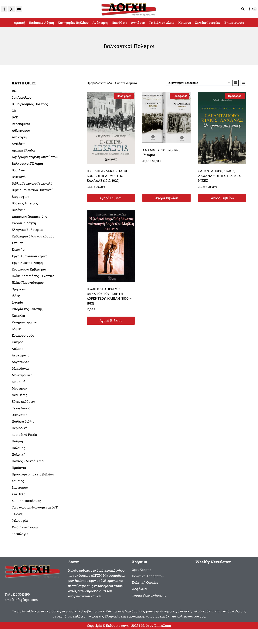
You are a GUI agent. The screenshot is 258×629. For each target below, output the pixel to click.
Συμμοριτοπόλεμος (26, 500)
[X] (11, 9)
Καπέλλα (18, 315)
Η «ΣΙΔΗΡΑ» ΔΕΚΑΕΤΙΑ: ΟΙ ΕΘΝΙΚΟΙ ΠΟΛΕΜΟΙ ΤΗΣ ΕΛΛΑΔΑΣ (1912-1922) (107, 176)
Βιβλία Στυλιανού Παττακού (32, 190)
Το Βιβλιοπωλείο (162, 22)
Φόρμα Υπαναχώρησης (149, 595)
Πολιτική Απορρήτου (148, 576)
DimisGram (162, 625)
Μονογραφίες (22, 375)
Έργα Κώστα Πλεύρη (27, 262)
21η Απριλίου (22, 97)
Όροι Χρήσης (141, 569)
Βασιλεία (18, 170)
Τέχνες (17, 514)
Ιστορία (17, 302)
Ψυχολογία (20, 534)
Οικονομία (19, 415)
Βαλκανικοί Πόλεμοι (27, 163)
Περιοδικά (20, 428)
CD (14, 110)
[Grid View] (236, 83)
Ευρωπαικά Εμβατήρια (29, 269)
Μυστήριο (19, 388)
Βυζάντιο (18, 210)
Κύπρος (17, 342)
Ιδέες (16, 296)
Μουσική (18, 381)
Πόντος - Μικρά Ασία (28, 461)
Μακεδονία (20, 368)
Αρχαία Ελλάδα (23, 150)
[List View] (243, 83)
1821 (15, 91)
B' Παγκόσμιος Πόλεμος (30, 104)
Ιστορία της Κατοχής (27, 309)
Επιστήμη (19, 249)
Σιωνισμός (20, 487)
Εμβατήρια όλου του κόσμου (33, 236)
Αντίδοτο (138, 22)
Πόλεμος (18, 448)
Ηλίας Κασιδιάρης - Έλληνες (33, 276)
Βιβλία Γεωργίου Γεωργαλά (32, 183)
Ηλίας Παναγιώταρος (28, 282)
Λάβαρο (17, 348)
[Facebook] (4, 9)
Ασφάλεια (139, 589)
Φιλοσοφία (20, 520)
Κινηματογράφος (25, 322)
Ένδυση (17, 243)
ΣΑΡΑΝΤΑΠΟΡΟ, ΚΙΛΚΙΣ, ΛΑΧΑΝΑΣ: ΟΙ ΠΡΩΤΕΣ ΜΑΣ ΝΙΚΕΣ (219, 176)
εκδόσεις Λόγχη (24, 223)
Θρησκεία (19, 289)
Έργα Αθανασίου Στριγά (30, 256)
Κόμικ (16, 329)
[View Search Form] (242, 9)
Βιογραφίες (20, 196)
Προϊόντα (19, 467)
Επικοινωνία (234, 22)
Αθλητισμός (21, 130)
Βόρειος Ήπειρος (25, 203)
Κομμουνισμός (23, 335)
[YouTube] (19, 9)
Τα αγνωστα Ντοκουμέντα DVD (35, 507)
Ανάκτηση (100, 22)
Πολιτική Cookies (145, 582)
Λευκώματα (20, 355)
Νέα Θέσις (119, 22)
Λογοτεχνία (20, 362)
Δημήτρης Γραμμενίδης (29, 216)
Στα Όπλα (18, 494)
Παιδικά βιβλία (23, 421)
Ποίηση (17, 441)
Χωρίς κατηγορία (25, 527)
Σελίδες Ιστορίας (207, 22)
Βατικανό (19, 177)
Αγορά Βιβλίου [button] (110, 198)
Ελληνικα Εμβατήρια (27, 229)
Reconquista (21, 124)
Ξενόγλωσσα (21, 408)
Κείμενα (184, 22)
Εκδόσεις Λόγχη (41, 22)
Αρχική (19, 22)
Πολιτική (18, 454)
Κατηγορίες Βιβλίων (73, 22)
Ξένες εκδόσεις (23, 401)
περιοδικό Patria (24, 434)
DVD (15, 117)
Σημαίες (18, 481)
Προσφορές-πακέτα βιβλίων (33, 474)
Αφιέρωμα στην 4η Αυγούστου (35, 157)
